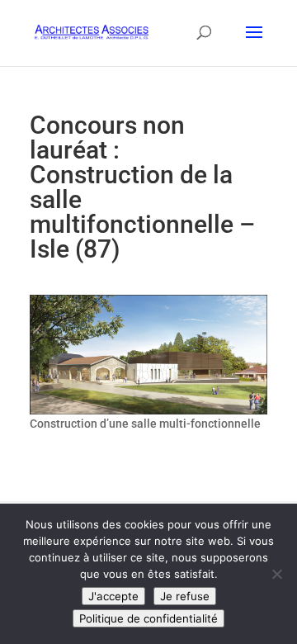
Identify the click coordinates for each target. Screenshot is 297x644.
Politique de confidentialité (148, 618)
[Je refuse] (276, 574)
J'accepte (113, 596)
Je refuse (185, 596)
